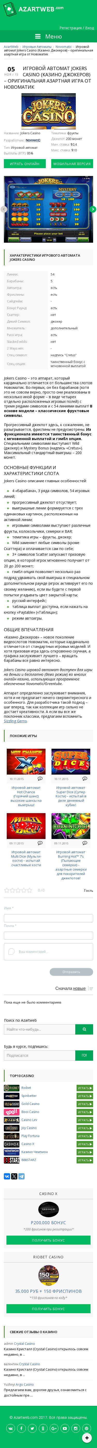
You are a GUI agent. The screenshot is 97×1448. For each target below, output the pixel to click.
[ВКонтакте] (7, 1176)
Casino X (27, 1144)
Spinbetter (29, 1096)
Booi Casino (30, 1112)
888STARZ (28, 1160)
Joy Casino (29, 1128)
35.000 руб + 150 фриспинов (48, 1291)
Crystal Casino (24, 1343)
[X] (14, 1176)
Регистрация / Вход (76, 28)
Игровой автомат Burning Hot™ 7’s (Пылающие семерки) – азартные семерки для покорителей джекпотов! (71, 865)
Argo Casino (25, 1384)
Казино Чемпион (34, 1152)
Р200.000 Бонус (48, 1223)
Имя (8, 908)
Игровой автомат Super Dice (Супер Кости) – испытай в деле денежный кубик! (71, 796)
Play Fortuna (30, 1136)
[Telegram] (21, 1176)
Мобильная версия (72, 163)
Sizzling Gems (15, 720)
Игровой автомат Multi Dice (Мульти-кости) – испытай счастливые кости (26, 858)
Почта (10, 926)
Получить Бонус (48, 1240)
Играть (84, 1088)
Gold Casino (30, 1104)
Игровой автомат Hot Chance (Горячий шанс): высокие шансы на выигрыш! (26, 796)
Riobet (26, 1088)
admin (8, 1343)
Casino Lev (29, 1120)
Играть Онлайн (24, 163)
